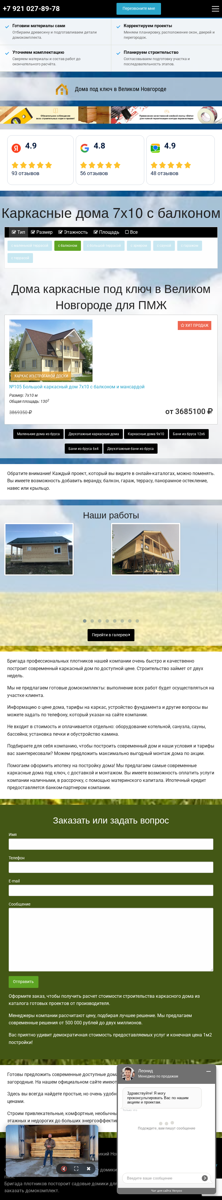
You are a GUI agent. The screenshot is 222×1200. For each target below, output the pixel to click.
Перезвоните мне (139, 8)
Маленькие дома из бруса (38, 434)
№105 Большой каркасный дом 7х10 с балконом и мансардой (77, 387)
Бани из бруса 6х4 (84, 449)
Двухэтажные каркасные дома (94, 434)
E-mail (14, 881)
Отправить (23, 981)
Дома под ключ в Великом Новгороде (120, 89)
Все (133, 232)
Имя (13, 834)
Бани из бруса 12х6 (189, 434)
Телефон (17, 858)
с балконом (67, 246)
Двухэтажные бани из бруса (130, 449)
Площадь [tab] (108, 232)
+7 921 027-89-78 (31, 9)
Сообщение (19, 904)
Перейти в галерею (110, 635)
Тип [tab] (20, 232)
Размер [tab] (44, 232)
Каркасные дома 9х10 (146, 434)
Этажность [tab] (75, 232)
